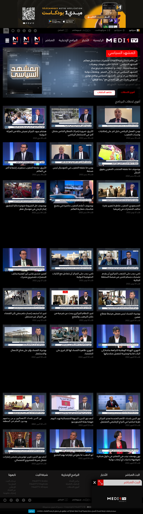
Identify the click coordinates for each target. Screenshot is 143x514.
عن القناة (12, 490)
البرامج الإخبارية (68, 40)
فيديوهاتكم (76, 30)
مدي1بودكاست (100, 30)
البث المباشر (132, 475)
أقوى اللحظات (73, 487)
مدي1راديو (118, 30)
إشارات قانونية (9, 493)
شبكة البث (42, 475)
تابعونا (12, 475)
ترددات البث (11, 481)
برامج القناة (74, 481)
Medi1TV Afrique (40, 487)
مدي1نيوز (132, 30)
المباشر (50, 40)
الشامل (61, 30)
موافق (31, 511)
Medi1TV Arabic (40, 481)
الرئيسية (98, 40)
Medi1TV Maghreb (38, 484)
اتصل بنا (12, 484)
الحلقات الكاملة (72, 484)
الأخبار (85, 40)
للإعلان (12, 487)
